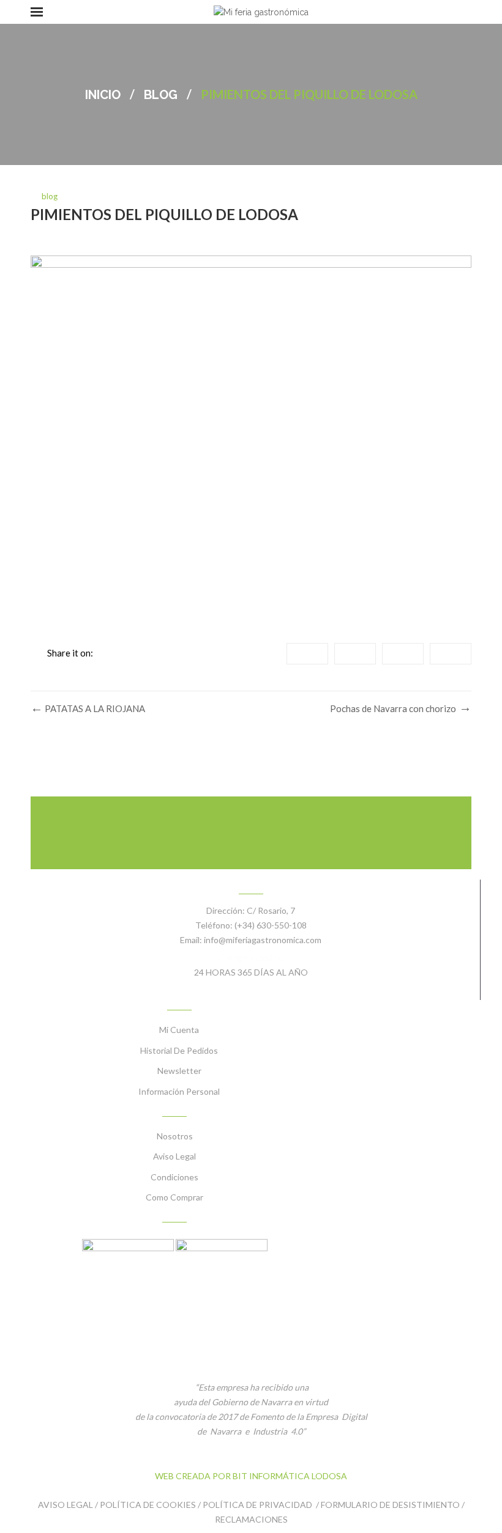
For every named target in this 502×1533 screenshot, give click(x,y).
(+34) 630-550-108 (270, 925)
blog (161, 94)
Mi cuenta (179, 1029)
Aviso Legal (174, 1156)
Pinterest (450, 653)
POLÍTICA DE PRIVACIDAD (258, 1504)
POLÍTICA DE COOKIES (148, 1504)
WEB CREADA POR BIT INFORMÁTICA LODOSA (251, 1476)
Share (307, 653)
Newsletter (179, 1070)
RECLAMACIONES (251, 1519)
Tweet (355, 653)
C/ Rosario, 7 (271, 910)
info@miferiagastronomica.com (262, 940)
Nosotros (175, 1136)
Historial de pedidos (179, 1050)
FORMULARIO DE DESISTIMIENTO (390, 1504)
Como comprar (174, 1197)
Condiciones (174, 1177)
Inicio (103, 94)
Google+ (403, 653)
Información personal (179, 1091)
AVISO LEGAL (65, 1504)
